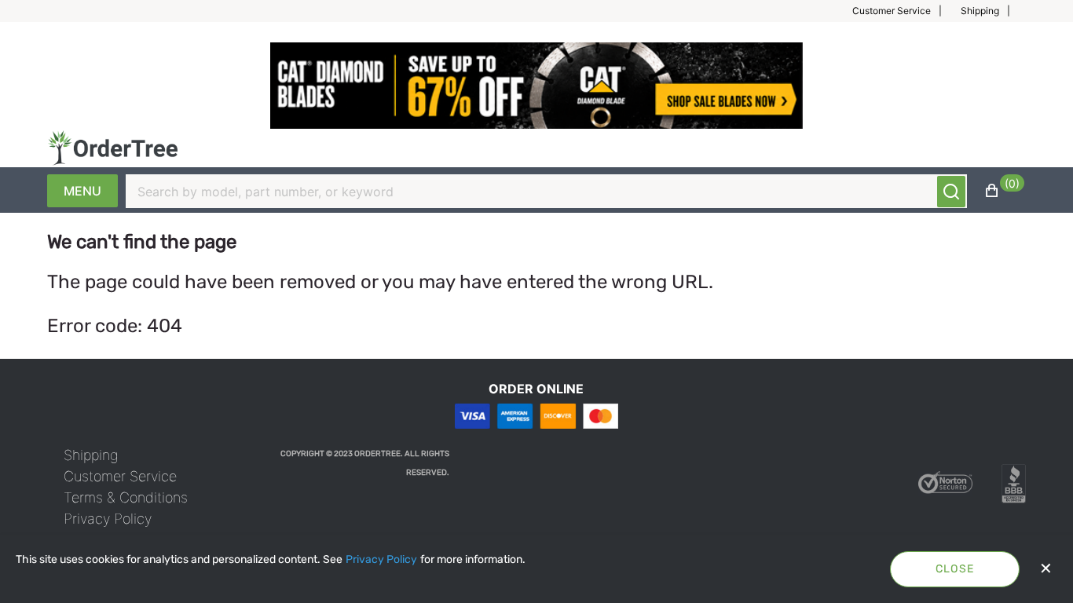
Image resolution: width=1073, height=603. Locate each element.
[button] (903, 11)
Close (955, 569)
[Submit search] (951, 191)
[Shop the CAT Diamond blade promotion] (536, 86)
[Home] (112, 148)
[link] (91, 455)
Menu (82, 191)
